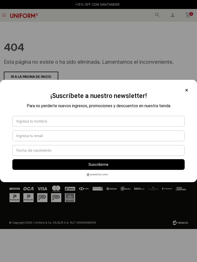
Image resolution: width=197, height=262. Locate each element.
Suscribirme (98, 164)
